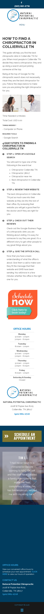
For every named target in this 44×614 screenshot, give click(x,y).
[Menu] (22, 610)
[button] (22, 436)
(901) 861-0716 (22, 6)
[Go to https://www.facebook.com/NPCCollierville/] (21, 3)
